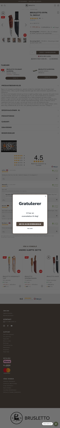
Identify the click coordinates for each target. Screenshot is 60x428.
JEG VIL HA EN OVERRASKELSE (30, 224)
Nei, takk (30, 228)
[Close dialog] (45, 196)
